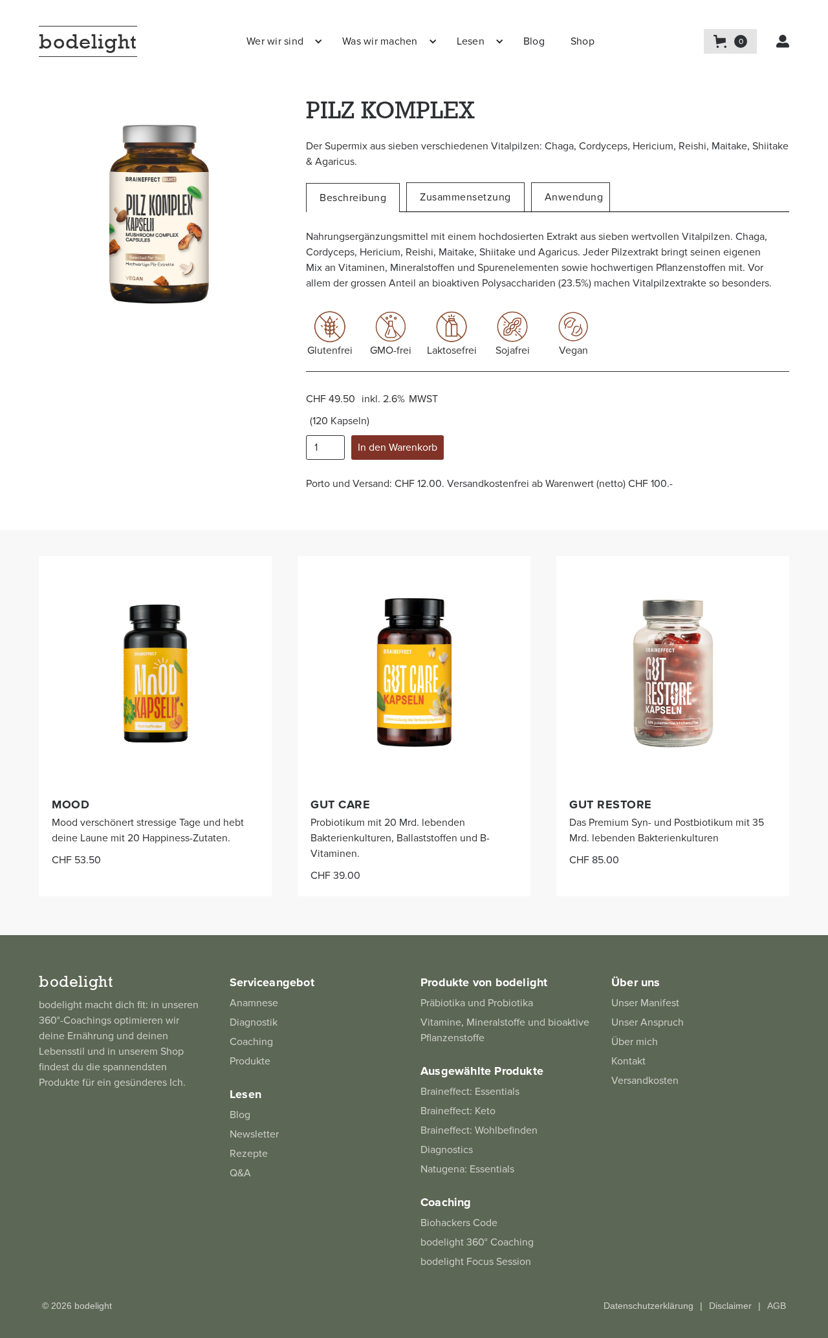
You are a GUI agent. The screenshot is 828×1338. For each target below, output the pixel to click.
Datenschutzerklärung (648, 1305)
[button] (281, 41)
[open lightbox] (159, 218)
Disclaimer (730, 1305)
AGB (776, 1305)
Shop (582, 41)
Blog (534, 41)
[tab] (353, 197)
